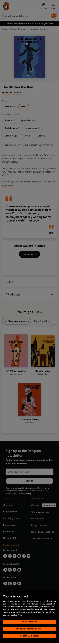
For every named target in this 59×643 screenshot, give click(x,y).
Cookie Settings (29, 622)
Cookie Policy (16, 615)
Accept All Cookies (29, 636)
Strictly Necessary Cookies (29, 629)
